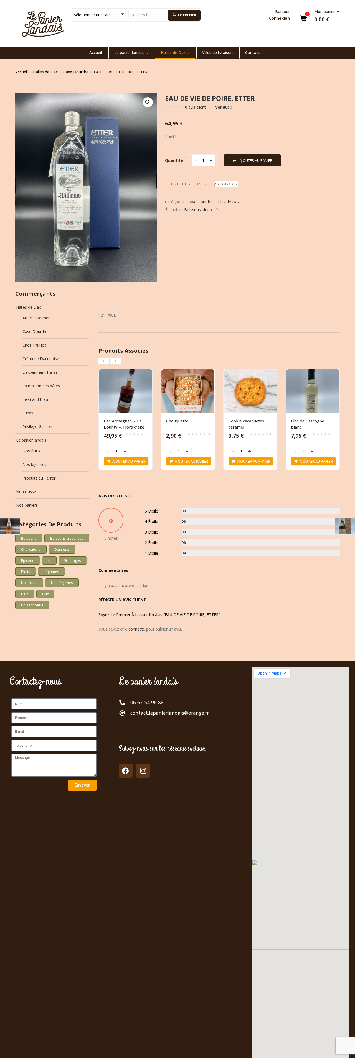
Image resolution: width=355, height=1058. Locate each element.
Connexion (279, 18)
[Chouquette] (187, 372)
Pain (25, 593)
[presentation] (103, 361)
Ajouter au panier (256, 160)
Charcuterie (31, 549)
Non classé (26, 491)
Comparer (228, 184)
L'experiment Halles (40, 372)
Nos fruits (31, 451)
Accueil (95, 52)
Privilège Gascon (37, 426)
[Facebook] (126, 771)
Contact (252, 52)
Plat (45, 593)
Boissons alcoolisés (202, 209)
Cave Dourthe (75, 72)
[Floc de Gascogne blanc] (312, 372)
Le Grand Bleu (35, 399)
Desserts (62, 549)
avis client (195, 107)
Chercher (187, 14)
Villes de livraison (217, 52)
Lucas (27, 413)
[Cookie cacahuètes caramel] (250, 372)
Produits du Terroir (39, 478)
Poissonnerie (32, 605)
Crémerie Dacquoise (40, 358)
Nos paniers (27, 505)
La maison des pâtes (41, 385)
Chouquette (177, 421)
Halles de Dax (174, 52)
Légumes (51, 571)
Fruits (25, 571)
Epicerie (27, 560)
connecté (136, 629)
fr (49, 560)
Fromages (72, 560)
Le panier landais (130, 52)
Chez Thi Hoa (34, 345)
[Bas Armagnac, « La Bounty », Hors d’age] (125, 372)
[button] (325, 16)
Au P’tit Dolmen (36, 318)
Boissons (29, 538)
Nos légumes (34, 464)
